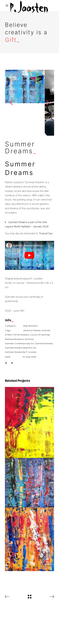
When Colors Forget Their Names (29, 480)
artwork (46, 330)
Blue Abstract (30, 325)
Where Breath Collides (29, 420)
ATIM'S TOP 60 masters (17, 334)
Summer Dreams (44, 343)
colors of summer (40, 334)
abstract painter (32, 330)
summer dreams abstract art (20, 347)
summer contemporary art (19, 343)
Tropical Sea (45, 233)
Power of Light (29, 537)
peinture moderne (14, 339)
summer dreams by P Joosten (21, 352)
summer (29, 339)
